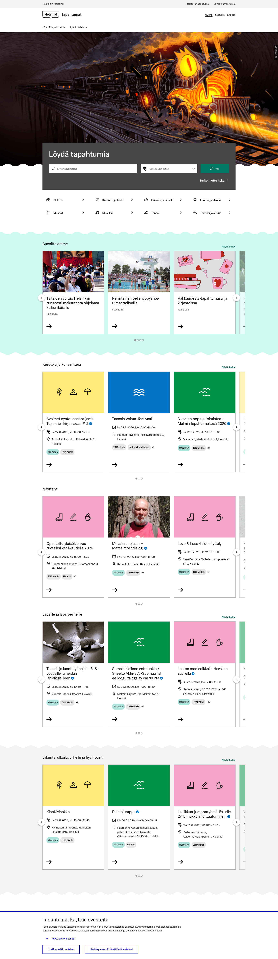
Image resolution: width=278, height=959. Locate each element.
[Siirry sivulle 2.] (138, 340)
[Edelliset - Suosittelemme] (41, 297)
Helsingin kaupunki (53, 3)
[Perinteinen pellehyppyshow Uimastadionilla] (139, 292)
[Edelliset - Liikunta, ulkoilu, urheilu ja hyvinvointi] (41, 822)
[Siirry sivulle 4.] (143, 340)
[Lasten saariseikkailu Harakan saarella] (205, 674)
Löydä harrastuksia (225, 3)
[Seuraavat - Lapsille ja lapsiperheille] (236, 679)
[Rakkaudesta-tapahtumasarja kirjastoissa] (205, 292)
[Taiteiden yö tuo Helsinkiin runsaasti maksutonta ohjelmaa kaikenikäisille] (73, 292)
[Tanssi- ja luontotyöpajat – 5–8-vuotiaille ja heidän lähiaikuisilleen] (73, 674)
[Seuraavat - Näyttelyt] (236, 552)
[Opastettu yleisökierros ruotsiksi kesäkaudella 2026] (73, 547)
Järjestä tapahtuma (197, 3)
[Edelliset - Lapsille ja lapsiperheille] (41, 679)
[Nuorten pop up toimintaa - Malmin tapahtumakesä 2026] (205, 422)
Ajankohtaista (78, 27)
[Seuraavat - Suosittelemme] (236, 297)
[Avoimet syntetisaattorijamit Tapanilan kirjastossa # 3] (73, 422)
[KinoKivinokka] (73, 817)
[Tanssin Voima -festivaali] (139, 422)
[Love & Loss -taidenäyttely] (205, 547)
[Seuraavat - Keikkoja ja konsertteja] (236, 427)
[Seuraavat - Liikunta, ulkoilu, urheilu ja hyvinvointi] (236, 822)
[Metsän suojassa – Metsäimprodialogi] (139, 547)
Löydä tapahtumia (53, 27)
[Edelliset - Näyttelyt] (41, 552)
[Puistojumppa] (139, 817)
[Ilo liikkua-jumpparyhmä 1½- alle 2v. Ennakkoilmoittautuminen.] (205, 817)
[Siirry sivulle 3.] (140, 340)
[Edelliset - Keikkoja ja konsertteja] (41, 427)
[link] (50, 14)
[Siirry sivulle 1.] (135, 340)
